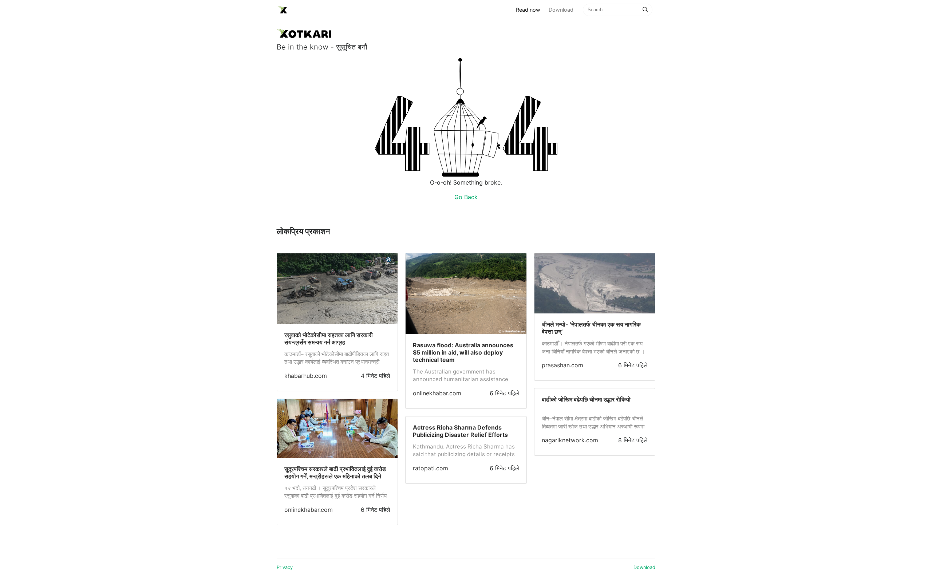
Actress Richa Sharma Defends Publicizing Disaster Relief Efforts (460, 431)
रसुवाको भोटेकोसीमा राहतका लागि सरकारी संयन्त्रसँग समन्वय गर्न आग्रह (328, 338)
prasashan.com (562, 365)
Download (561, 10)
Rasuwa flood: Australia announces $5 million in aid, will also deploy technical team (463, 352)
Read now (530, 9)
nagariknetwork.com (570, 440)
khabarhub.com (305, 375)
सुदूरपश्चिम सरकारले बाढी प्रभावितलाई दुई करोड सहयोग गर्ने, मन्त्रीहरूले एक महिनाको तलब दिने (335, 472)
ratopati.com (430, 468)
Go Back (466, 197)
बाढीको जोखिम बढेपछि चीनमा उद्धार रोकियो (586, 399)
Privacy (285, 567)
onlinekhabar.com (308, 509)
